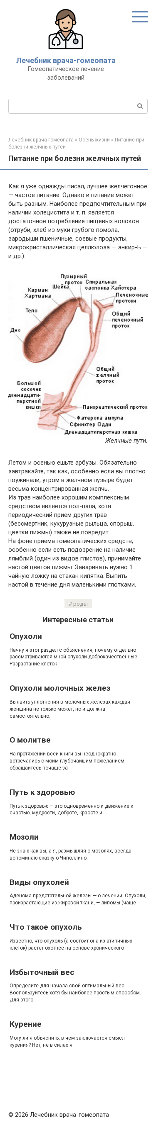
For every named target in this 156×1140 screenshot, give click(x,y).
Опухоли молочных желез (60, 688)
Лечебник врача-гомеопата (66, 60)
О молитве (30, 740)
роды (80, 603)
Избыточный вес (42, 972)
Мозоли (24, 837)
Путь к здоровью (42, 792)
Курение (26, 1024)
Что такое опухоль (46, 927)
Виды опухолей (39, 882)
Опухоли (26, 636)
